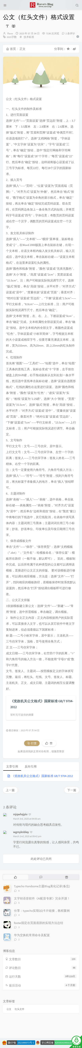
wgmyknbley (21, 832)
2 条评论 (70, 33)
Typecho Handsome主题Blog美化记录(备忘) (42, 886)
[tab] (15, 877)
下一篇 (71, 790)
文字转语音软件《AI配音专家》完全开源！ (42, 898)
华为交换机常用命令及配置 (32, 935)
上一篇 (10, 790)
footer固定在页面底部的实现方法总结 (38, 923)
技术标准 (29, 37)
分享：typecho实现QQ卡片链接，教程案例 (42, 910)
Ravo (10, 33)
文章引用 (12, 766)
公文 (9, 1009)
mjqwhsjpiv (20, 814)
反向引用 (31, 766)
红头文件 (19, 1009)
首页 (13, 49)
